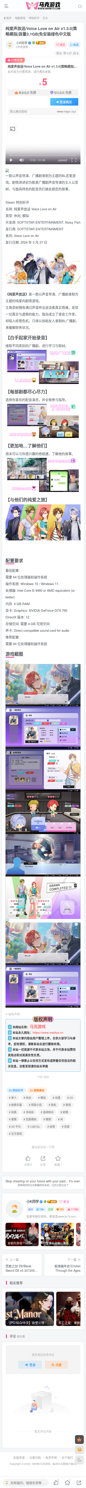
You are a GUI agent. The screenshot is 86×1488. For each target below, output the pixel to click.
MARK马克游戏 (41, 1464)
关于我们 (67, 1457)
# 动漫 (56, 1097)
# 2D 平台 (15, 1126)
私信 (76, 44)
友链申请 (19, 1457)
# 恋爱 (65, 1126)
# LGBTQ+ (34, 1126)
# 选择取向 (47, 1112)
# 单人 (13, 1097)
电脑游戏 (20, 18)
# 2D (70, 1097)
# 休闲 (27, 1097)
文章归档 (35, 1457)
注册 (58, 1364)
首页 (8, 18)
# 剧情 (64, 1112)
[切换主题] (79, 1460)
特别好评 (34, 18)
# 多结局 (29, 1112)
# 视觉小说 (35, 1105)
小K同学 (21, 42)
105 (61, 1209)
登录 (32, 1364)
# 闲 (60, 1119)
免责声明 (51, 1457)
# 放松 (52, 1105)
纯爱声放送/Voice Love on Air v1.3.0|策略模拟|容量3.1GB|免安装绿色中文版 (41, 31)
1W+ (42, 1209)
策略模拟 (39, 1090)
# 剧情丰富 (15, 1105)
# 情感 (47, 1119)
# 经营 (51, 1126)
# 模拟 (42, 1097)
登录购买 (66, 102)
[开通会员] (79, 1439)
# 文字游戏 (15, 1133)
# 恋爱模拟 (30, 1119)
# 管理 (67, 1105)
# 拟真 (13, 1112)
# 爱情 (13, 1119)
